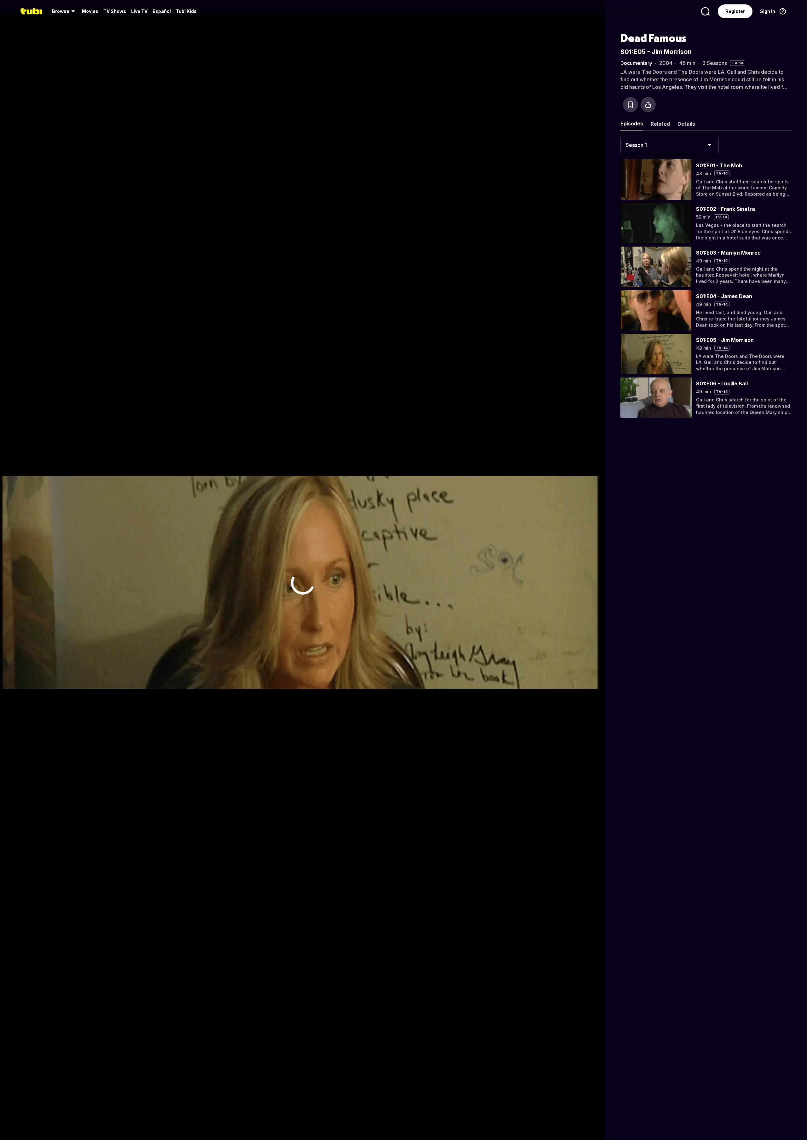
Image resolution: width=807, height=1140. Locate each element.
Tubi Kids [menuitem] (186, 11)
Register (735, 11)
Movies (90, 11)
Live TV (139, 11)
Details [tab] (686, 124)
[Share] (648, 104)
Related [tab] (660, 124)
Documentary (636, 63)
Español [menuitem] (162, 11)
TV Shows (114, 11)
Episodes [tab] (631, 123)
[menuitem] (64, 11)
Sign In (767, 11)
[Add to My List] (630, 104)
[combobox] (669, 145)
